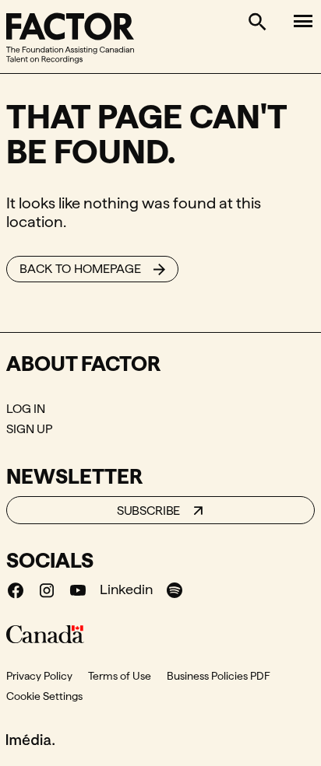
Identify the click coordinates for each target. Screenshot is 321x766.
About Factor (83, 363)
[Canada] (45, 633)
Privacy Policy (39, 676)
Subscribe (149, 510)
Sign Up (29, 428)
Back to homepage (80, 268)
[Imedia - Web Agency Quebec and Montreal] (30, 738)
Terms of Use (119, 676)
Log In (25, 408)
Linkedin (126, 589)
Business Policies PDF (218, 676)
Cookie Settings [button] (44, 696)
